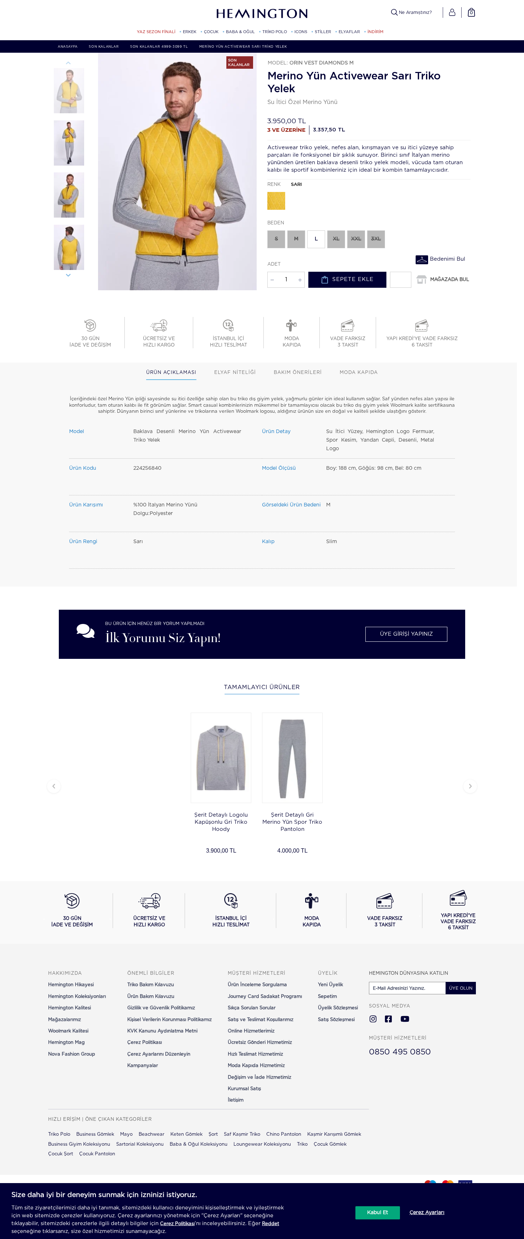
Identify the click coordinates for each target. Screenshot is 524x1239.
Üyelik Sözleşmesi (338, 1008)
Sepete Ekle (353, 279)
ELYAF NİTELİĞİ (235, 372)
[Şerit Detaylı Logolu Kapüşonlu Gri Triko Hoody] (221, 758)
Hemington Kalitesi (69, 1008)
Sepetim (327, 996)
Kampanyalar (142, 1065)
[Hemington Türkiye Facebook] (388, 1020)
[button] (452, 12)
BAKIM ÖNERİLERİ (298, 372)
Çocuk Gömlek (330, 1144)
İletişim (235, 1100)
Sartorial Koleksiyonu (140, 1144)
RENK (284, 184)
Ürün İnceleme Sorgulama (257, 985)
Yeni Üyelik (330, 985)
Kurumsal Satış (244, 1089)
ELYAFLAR (349, 32)
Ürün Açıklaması (171, 372)
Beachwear (151, 1134)
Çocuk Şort (60, 1154)
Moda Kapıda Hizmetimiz (256, 1065)
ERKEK (189, 32)
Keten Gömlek (186, 1134)
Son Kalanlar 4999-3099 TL (159, 46)
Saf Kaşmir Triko (242, 1134)
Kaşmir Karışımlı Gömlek (334, 1134)
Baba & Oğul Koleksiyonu (198, 1144)
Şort (213, 1134)
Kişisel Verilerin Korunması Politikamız (169, 1019)
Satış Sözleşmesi (336, 1019)
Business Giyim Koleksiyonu (79, 1144)
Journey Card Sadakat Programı (265, 996)
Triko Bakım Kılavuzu (150, 985)
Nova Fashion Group (71, 1054)
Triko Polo (59, 1134)
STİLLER (323, 32)
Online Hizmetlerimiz (251, 1031)
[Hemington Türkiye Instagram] (373, 1020)
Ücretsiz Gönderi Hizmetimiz (260, 1042)
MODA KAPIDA (359, 372)
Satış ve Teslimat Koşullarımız (260, 1019)
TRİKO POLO (274, 32)
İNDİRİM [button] (376, 32)
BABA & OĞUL (240, 32)
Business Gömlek (95, 1134)
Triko (302, 1144)
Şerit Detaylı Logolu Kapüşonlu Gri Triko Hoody (221, 822)
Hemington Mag (66, 1042)
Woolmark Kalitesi (68, 1031)
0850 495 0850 (400, 1052)
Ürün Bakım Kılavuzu (150, 996)
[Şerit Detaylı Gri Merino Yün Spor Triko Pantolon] (292, 758)
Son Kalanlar (104, 46)
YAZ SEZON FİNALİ (156, 32)
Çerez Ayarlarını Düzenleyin (158, 1054)
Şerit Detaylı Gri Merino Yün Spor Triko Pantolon (292, 822)
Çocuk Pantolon (97, 1154)
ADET (274, 264)
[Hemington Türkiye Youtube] (405, 1020)
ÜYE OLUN (460, 988)
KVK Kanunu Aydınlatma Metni (162, 1031)
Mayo (126, 1134)
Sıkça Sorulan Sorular (252, 1008)
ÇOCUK (211, 32)
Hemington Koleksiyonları (77, 996)
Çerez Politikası (144, 1042)
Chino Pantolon (283, 1134)
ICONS (300, 32)
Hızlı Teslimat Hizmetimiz (255, 1054)
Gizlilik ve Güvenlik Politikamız (161, 1008)
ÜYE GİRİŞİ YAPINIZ (406, 634)
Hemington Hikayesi (71, 985)
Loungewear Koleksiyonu (262, 1144)
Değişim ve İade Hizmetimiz (259, 1077)
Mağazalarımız (64, 1019)
